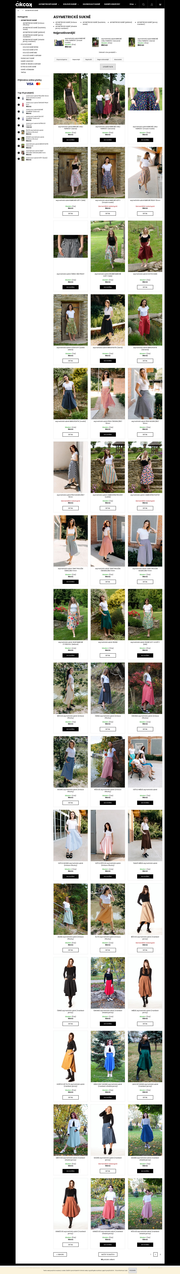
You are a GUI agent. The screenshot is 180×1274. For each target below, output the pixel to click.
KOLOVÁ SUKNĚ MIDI (30, 53)
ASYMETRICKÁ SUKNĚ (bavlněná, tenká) (34, 28)
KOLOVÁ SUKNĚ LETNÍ (30, 50)
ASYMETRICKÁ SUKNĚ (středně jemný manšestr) (33, 40)
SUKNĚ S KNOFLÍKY (27, 61)
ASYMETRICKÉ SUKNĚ (29, 20)
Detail (70, 213)
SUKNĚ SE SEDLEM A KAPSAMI (31, 64)
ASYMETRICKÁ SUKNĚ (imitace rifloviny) (33, 24)
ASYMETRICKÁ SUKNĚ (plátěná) (34, 32)
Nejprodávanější (103, 60)
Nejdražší (88, 60)
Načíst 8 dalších (107, 1254)
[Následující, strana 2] (155, 1254)
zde (126, 1270)
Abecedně (118, 60)
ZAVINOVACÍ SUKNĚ (27, 58)
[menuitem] (49, 4)
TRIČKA (23, 72)
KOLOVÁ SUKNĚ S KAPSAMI (32, 55)
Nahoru (61, 1254)
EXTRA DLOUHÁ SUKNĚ (28, 67)
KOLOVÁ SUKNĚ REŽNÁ (30, 47)
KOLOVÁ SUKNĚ (26, 44)
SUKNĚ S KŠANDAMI (27, 69)
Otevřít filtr (108, 67)
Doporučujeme (62, 60)
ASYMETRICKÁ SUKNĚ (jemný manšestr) (33, 36)
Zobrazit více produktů (107, 52)
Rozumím (133, 1270)
